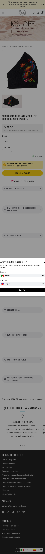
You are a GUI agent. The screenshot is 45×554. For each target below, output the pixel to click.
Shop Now (22, 290)
